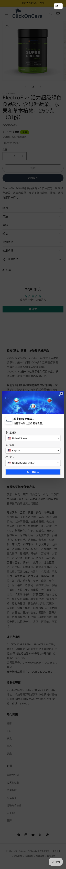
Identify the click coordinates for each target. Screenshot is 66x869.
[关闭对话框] (61, 393)
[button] (58, 6)
